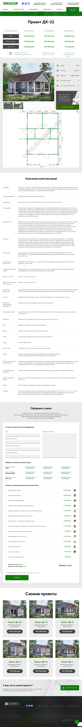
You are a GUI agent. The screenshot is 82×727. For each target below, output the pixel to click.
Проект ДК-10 (41, 662)
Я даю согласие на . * (23, 573)
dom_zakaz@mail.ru (17, 706)
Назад (4, 82)
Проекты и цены (18, 9)
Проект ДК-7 (67, 662)
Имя (6, 431)
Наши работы (33, 9)
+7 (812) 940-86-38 (56, 4)
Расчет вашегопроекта (73, 10)
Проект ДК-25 (14, 622)
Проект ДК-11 (41, 622)
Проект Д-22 (48, 53)
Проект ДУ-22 (69, 53)
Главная (5, 9)
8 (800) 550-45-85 (39, 4)
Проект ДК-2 (15, 662)
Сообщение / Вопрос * (48, 431)
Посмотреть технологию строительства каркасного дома (22, 53)
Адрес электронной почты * (13, 446)
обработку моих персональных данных (28, 573)
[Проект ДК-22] (41, 139)
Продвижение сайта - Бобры (73, 720)
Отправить (17, 577)
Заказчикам (47, 9)
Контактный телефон (11, 438)
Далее (53, 82)
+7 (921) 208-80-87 (73, 4)
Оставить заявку (67, 107)
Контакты (60, 9)
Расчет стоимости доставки (69, 391)
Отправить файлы (71, 687)
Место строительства (11, 453)
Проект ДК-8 (67, 622)
